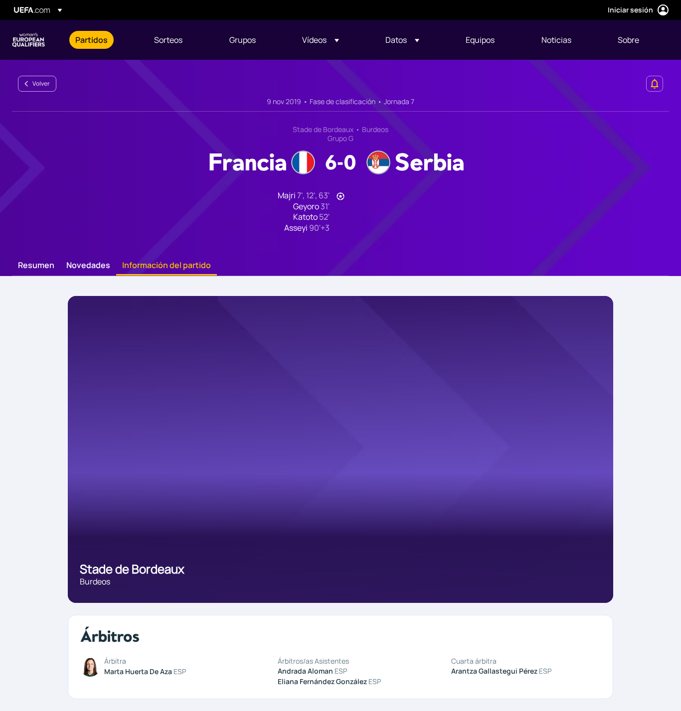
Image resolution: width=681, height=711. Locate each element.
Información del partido (166, 265)
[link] (91, 39)
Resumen (36, 265)
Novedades (88, 265)
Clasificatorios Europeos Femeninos (28, 39)
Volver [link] (41, 83)
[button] (320, 39)
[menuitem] (102, 39)
